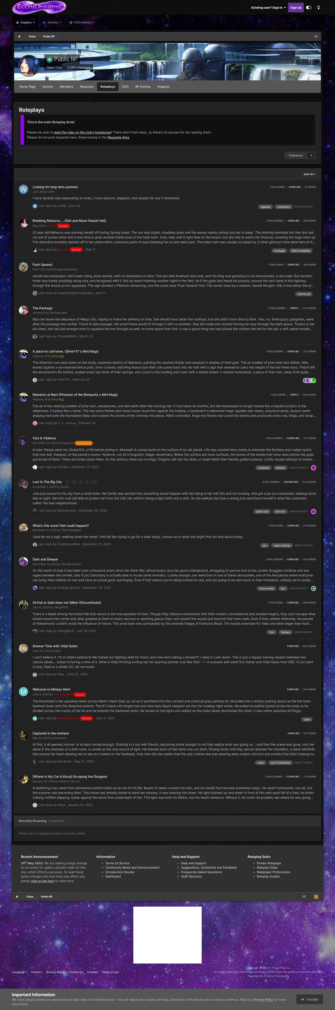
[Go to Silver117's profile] (35, 380)
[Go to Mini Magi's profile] (23, 353)
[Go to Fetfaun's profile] (35, 467)
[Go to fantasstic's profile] (23, 735)
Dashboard (113, 876)
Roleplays (107, 86)
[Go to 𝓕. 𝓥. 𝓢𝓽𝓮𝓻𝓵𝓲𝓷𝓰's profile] (35, 423)
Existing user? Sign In (267, 7)
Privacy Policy (55, 972)
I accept (311, 999)
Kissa (62, 805)
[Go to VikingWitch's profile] (23, 604)
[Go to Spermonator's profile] (35, 511)
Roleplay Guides (268, 876)
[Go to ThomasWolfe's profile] (35, 336)
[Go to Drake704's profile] (23, 440)
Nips (58, 650)
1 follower (277, 187)
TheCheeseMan (71, 530)
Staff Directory (191, 876)
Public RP (65, 59)
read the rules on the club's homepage (82, 132)
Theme (36, 972)
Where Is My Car (69, 781)
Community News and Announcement (133, 867)
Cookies (92, 972)
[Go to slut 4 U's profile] (23, 223)
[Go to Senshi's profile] (23, 484)
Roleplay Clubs (267, 867)
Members (66, 86)
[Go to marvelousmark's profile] (23, 691)
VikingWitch (61, 607)
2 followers (274, 220)
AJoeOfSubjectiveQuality (62, 269)
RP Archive (143, 86)
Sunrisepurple (58, 312)
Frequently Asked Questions (201, 872)
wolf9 (50, 191)
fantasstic (60, 738)
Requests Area (118, 137)
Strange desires (71, 564)
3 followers (273, 438)
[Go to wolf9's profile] (23, 189)
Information (83, 22)
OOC (125, 86)
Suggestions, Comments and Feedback (209, 867)
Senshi (64, 486)
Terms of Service (117, 863)
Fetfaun (64, 467)
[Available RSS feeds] (316, 896)
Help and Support (193, 863)
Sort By (309, 174)
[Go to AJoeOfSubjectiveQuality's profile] (23, 266)
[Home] (19, 36)
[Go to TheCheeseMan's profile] (23, 527)
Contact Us (76, 972)
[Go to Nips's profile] (23, 648)
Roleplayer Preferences (273, 872)
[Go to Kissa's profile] (35, 805)
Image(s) (163, 86)
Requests (87, 86)
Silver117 (64, 379)
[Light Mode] (318, 7)
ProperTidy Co (281, 967)
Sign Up (296, 7)
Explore (26, 22)
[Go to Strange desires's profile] (23, 561)
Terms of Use (110, 972)
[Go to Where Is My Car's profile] (23, 778)
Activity (52, 22)
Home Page (27, 86)
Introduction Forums (120, 872)
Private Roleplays (269, 863)
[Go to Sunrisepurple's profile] (23, 310)
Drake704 (76, 443)
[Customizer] (309, 7)
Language (18, 972)
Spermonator (67, 510)
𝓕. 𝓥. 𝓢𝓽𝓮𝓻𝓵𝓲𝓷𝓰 (67, 423)
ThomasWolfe (68, 336)
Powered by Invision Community (268, 976)
